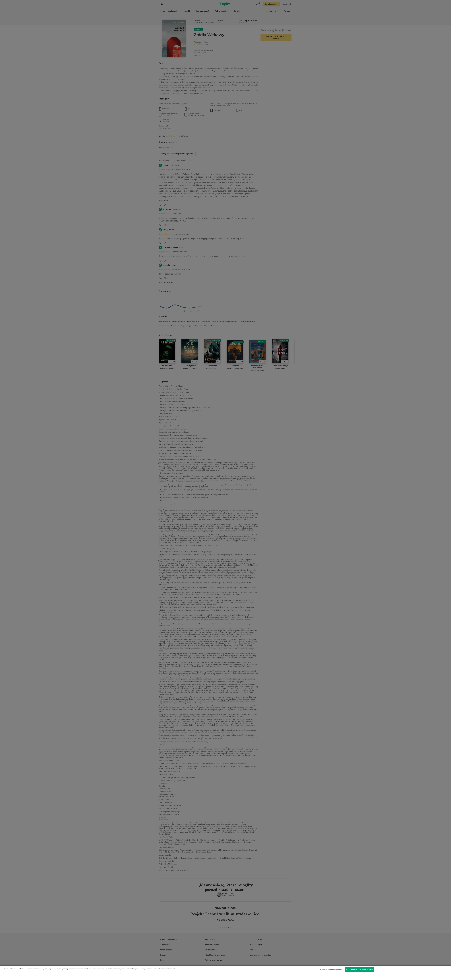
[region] (225, 969)
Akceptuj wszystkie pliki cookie (359, 969)
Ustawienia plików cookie (331, 969)
